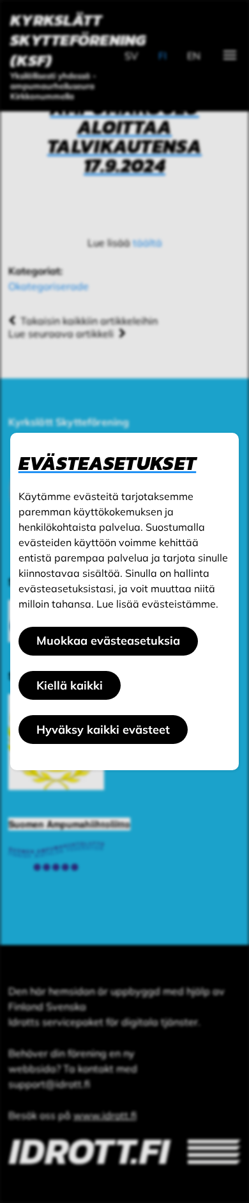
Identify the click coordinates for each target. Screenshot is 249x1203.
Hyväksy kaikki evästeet (103, 729)
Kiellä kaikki (69, 685)
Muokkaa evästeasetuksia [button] (108, 640)
